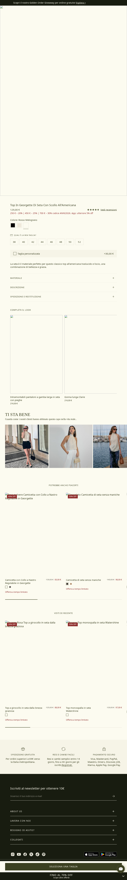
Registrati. (67, 765)
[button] (63, 278)
